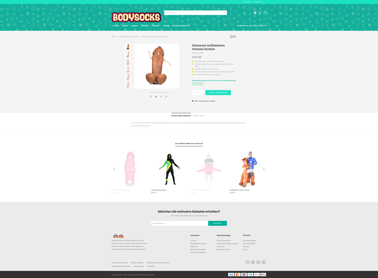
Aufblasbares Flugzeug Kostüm (203, 190)
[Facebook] (151, 96)
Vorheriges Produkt (231, 36)
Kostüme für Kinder (137, 263)
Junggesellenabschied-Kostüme (129, 36)
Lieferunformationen (224, 240)
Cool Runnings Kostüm (161, 190)
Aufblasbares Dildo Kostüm (123, 190)
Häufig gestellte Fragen (198, 243)
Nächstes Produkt (234, 36)
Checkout (246, 246)
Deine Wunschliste (249, 243)
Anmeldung (247, 2)
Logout (245, 249)
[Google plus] (166, 96)
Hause (114, 36)
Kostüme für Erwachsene (119, 263)
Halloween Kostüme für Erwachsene (158, 263)
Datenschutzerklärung (197, 252)
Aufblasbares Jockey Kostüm (242, 190)
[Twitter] (156, 96)
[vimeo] (161, 96)
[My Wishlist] (260, 13)
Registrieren (258, 2)
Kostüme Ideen (139, 266)
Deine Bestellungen (249, 240)
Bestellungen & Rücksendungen (227, 243)
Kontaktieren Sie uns (224, 249)
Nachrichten (151, 266)
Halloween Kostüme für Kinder (121, 266)
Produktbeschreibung (181, 116)
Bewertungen (199, 116)
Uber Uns (193, 240)
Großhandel (221, 246)
